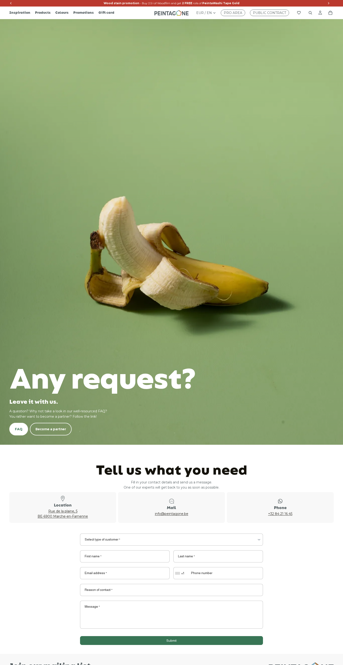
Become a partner (50, 429)
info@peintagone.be (171, 514)
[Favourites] (299, 13)
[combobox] (180, 573)
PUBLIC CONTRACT (269, 13)
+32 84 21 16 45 (280, 514)
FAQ (18, 429)
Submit (171, 640)
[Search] (310, 13)
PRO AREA (233, 13)
